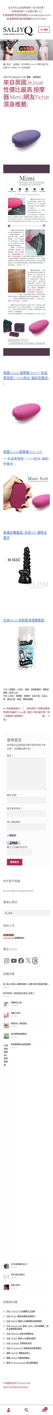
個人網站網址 (13, 821)
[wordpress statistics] (26, 935)
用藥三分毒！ (16, 1013)
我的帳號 (9, 1410)
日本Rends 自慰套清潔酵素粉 (23, 620)
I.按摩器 (16, 64)
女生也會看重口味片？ (19, 1264)
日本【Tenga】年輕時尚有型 (19, 1343)
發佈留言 (37, 77)
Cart (40, 1408)
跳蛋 (27, 689)
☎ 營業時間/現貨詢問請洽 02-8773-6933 (26, 18)
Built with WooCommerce (15, 1386)
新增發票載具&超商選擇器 (21, 1044)
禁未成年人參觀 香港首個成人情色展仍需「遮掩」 (38, 712)
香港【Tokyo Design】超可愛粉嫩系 (22, 1362)
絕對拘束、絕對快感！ (9, 41)
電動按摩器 (28, 699)
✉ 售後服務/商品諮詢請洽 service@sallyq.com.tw (26, 15)
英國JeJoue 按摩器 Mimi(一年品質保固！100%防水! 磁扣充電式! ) (26, 378)
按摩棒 (27, 696)
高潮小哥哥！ (16, 1285)
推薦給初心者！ (17, 1002)
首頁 (8, 64)
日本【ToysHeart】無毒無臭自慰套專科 (23, 1348)
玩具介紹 (36, 696)
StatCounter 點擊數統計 (14, 938)
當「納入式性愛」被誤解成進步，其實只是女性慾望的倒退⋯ (26, 984)
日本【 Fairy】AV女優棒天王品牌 (20, 1311)
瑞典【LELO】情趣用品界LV (18, 1353)
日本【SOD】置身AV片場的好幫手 (21, 1338)
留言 (10, 755)
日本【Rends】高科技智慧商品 (19, 1333)
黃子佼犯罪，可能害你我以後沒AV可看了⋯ (19, 993)
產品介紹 (11, 699)
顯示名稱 (12, 795)
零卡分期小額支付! (18, 1274)
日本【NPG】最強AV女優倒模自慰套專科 (24, 1321)
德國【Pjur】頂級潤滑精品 (18, 1358)
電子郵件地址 (14, 808)
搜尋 (26, 1410)
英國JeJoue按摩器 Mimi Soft (23, 452)
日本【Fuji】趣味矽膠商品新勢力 (20, 1316)
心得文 (20, 689)
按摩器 (19, 696)
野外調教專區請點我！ (19, 1034)
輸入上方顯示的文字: (17, 847)
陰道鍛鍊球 (36, 689)
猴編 (29, 77)
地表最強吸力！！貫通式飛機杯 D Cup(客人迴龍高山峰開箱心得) (14, 714)
